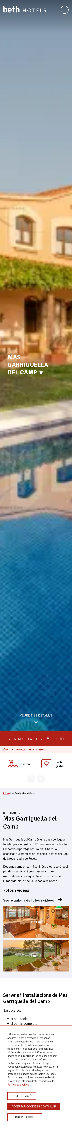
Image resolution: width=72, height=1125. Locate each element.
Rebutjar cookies (25, 1117)
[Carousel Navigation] (36, 779)
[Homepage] (24, 9)
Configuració (22, 1095)
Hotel (60, 739)
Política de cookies (18, 1084)
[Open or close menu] (65, 10)
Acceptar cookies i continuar (34, 1106)
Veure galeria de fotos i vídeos (29, 900)
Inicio (6, 793)
